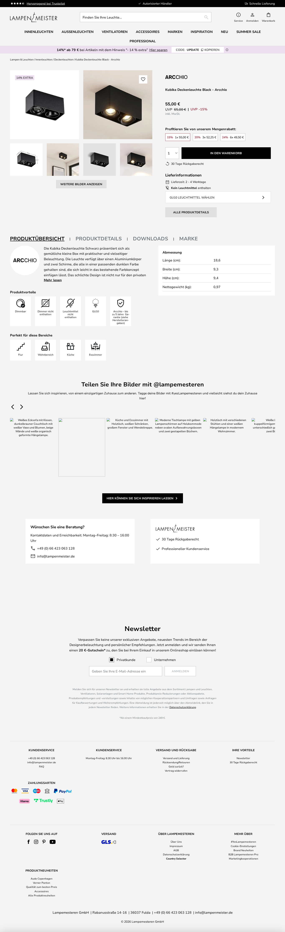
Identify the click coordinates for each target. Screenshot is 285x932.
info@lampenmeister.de (56, 556)
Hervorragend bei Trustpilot (46, 3)
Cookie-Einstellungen (243, 846)
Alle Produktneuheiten (41, 895)
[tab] (40, 238)
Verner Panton (41, 882)
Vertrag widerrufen (176, 770)
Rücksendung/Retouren (176, 762)
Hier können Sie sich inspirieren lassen (140, 498)
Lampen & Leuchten (22, 59)
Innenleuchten (43, 59)
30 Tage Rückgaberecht (243, 762)
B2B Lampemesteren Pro (243, 854)
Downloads (150, 238)
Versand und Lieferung (176, 758)
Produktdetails (99, 238)
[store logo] (33, 17)
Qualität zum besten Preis (41, 886)
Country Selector (176, 858)
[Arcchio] (186, 77)
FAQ (41, 766)
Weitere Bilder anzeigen (81, 184)
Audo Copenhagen (41, 878)
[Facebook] (29, 842)
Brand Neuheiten (243, 850)
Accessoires (41, 891)
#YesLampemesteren (243, 841)
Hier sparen (158, 49)
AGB (176, 850)
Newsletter (243, 758)
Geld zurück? (176, 766)
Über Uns (176, 841)
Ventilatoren (114, 31)
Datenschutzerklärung (182, 707)
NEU (224, 31)
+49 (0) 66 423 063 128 (56, 548)
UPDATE (197, 50)
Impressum (176, 846)
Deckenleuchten (63, 59)
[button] (26, 159)
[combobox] (145, 17)
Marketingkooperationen (243, 858)
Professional (143, 41)
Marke (188, 238)
